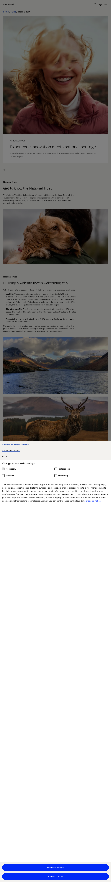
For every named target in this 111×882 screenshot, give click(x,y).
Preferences (64, 468)
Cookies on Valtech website (15, 444)
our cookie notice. (92, 500)
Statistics (10, 475)
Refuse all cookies (55, 867)
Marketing (63, 475)
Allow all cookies (55, 876)
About (5, 456)
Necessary (11, 468)
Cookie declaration (11, 450)
